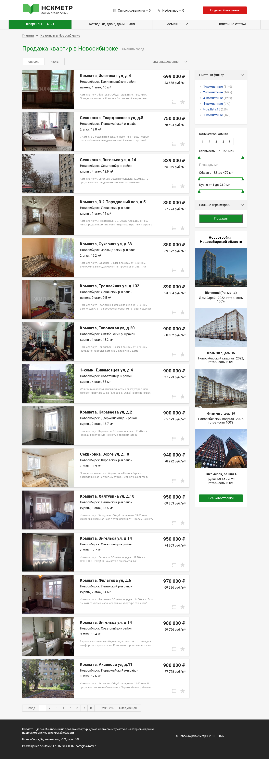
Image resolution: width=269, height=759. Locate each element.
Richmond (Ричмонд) (221, 293)
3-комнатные (217, 98)
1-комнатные (217, 86)
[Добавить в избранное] (182, 102)
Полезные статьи (231, 24)
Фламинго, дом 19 (221, 413)
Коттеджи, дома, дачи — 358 (112, 24)
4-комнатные (216, 104)
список (33, 61)
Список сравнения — (134, 10)
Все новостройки (221, 498)
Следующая (128, 708)
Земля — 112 (177, 24)
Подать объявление (224, 10)
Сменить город (133, 49)
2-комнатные (217, 92)
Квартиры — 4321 (40, 24)
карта (54, 61)
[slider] (199, 157)
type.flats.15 (215, 109)
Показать (221, 218)
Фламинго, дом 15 (221, 353)
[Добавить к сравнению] (174, 102)
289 (111, 708)
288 (105, 708)
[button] (169, 61)
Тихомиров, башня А (221, 474)
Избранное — (173, 10)
